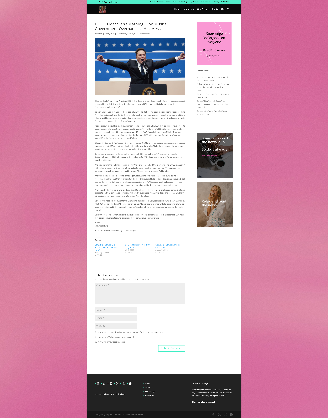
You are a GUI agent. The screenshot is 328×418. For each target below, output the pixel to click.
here (123, 394)
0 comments (145, 33)
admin (99, 33)
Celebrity (215, 2)
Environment (205, 2)
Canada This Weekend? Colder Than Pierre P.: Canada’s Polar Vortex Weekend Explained (213, 104)
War (174, 2)
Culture (168, 2)
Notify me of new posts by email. (111, 342)
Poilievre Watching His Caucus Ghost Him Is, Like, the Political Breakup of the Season (213, 87)
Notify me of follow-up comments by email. (116, 337)
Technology (183, 2)
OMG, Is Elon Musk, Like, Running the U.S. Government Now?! (107, 247)
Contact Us (218, 9)
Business (160, 2)
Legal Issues (194, 2)
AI (117, 33)
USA (136, 33)
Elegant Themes (113, 414)
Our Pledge (203, 9)
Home (177, 9)
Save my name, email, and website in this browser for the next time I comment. (131, 332)
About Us (189, 9)
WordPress (138, 414)
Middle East (225, 2)
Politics (152, 2)
